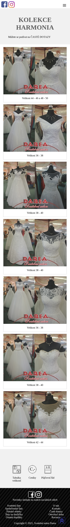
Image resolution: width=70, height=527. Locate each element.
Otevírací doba (56, 514)
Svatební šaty (14, 505)
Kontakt (56, 508)
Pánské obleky (14, 511)
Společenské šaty (14, 508)
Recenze (56, 517)
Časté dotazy (56, 511)
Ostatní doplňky (14, 517)
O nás (56, 505)
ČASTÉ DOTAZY (41, 37)
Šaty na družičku (14, 514)
